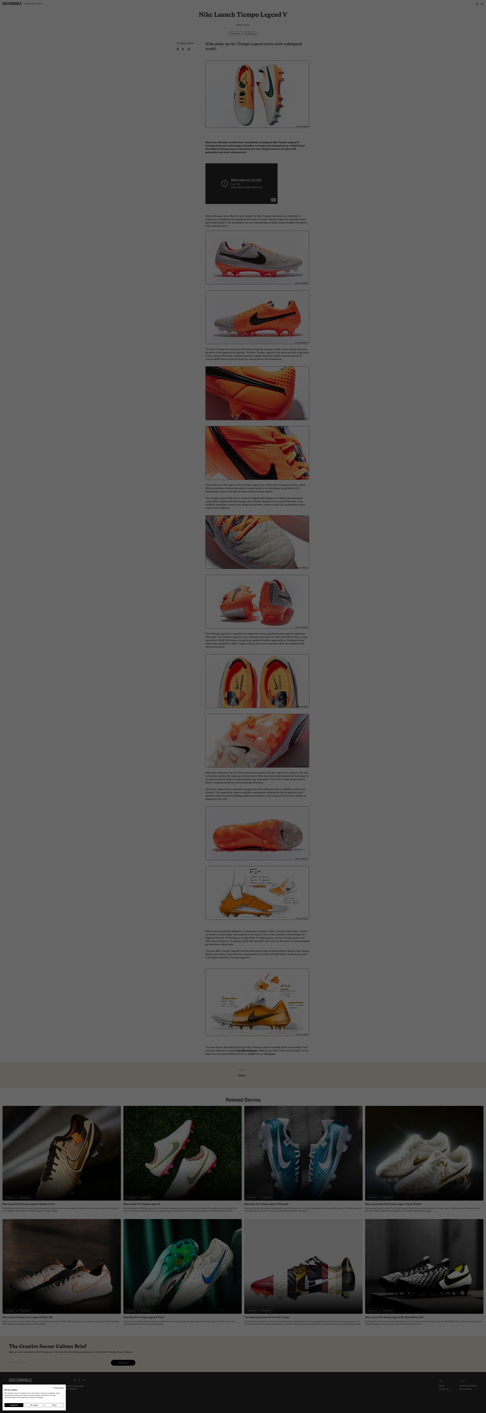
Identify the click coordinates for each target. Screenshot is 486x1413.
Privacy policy (58, 1387)
